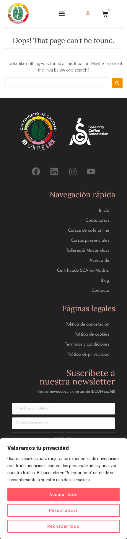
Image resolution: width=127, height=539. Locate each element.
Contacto (100, 290)
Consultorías (97, 220)
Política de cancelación (87, 324)
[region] (63, 488)
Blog (105, 280)
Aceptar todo (63, 494)
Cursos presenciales (90, 240)
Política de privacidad (88, 354)
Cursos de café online (88, 230)
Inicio (104, 210)
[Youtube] (91, 171)
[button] (61, 13)
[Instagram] (72, 171)
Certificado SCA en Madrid (83, 270)
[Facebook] (36, 171)
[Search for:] (56, 82)
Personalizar (63, 510)
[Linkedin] (54, 171)
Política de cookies (91, 334)
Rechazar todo (63, 526)
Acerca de (99, 260)
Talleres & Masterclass (87, 250)
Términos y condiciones (87, 344)
